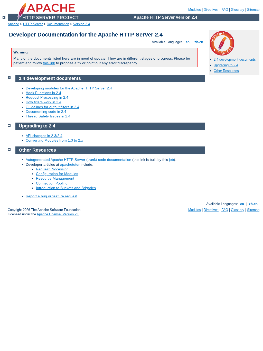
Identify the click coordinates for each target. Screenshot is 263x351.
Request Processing (52, 169)
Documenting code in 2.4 (46, 111)
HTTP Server (33, 24)
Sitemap (253, 10)
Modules (194, 10)
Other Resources (226, 71)
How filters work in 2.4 (43, 102)
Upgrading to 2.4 (226, 65)
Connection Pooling (52, 183)
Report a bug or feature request (51, 196)
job (171, 160)
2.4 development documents (235, 59)
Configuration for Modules (57, 174)
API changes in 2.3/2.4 (44, 136)
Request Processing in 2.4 (47, 97)
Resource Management (55, 178)
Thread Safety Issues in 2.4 (48, 116)
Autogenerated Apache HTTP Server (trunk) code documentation (78, 160)
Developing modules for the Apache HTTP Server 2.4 (69, 88)
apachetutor (70, 164)
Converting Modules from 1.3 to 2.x (54, 140)
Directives (211, 10)
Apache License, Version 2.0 (58, 214)
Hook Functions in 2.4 (43, 93)
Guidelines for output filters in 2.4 (52, 107)
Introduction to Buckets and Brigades (66, 188)
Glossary (237, 10)
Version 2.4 (81, 24)
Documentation (58, 24)
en (188, 42)
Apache (13, 24)
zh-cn (198, 42)
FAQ (224, 10)
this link (49, 63)
